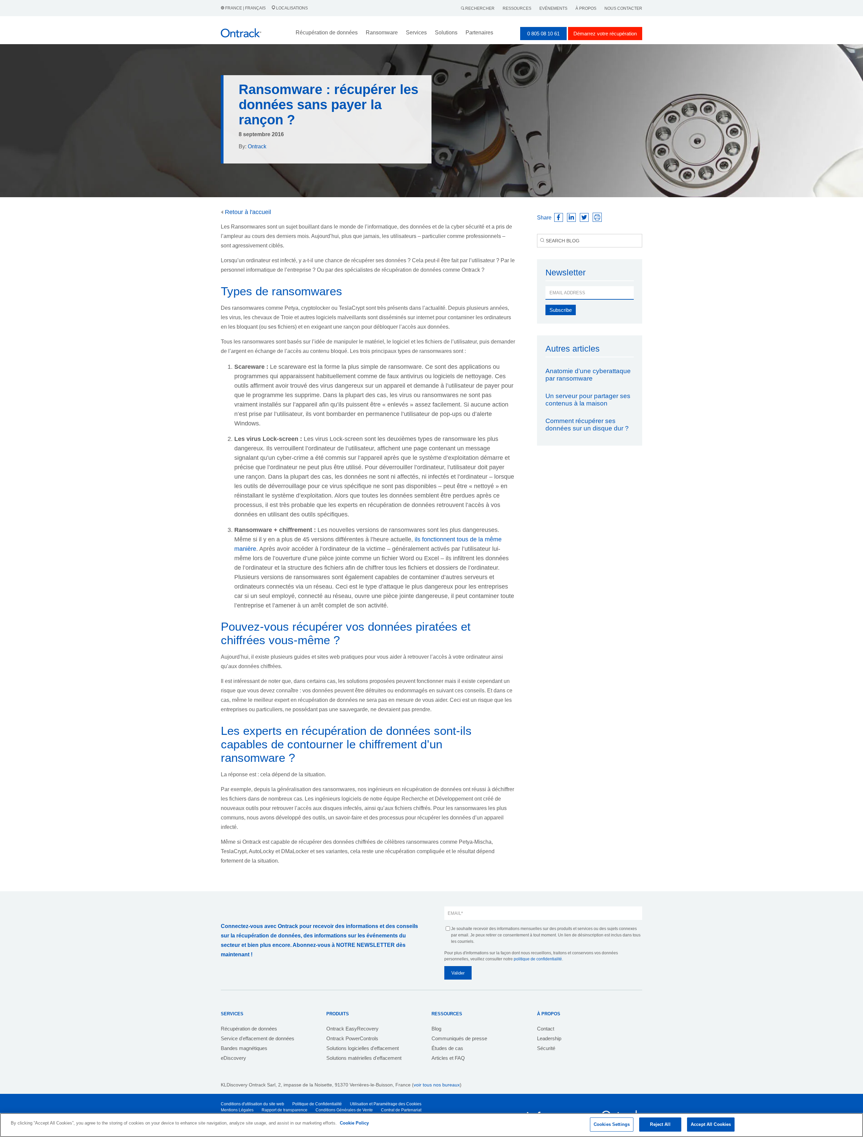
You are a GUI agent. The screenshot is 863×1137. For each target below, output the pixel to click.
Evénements (553, 8)
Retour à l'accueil (247, 212)
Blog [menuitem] (436, 1028)
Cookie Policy (354, 1123)
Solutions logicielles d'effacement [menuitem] (362, 1048)
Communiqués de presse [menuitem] (459, 1038)
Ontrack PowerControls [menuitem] (352, 1038)
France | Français (245, 8)
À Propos (585, 8)
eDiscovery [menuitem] (233, 1058)
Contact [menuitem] (545, 1028)
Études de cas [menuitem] (447, 1048)
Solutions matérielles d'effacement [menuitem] (363, 1058)
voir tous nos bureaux (437, 1084)
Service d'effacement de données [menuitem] (257, 1038)
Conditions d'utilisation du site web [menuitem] (252, 1104)
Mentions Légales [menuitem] (237, 1110)
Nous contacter (623, 8)
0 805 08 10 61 (543, 33)
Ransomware (382, 32)
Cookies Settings (612, 1124)
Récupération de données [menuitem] (249, 1028)
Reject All (660, 1124)
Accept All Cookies (711, 1124)
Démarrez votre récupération (605, 33)
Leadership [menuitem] (549, 1038)
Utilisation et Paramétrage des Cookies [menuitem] (385, 1104)
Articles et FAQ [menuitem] (448, 1058)
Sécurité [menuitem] (546, 1048)
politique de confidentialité (538, 959)
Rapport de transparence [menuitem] (284, 1110)
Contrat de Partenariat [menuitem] (401, 1110)
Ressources (517, 8)
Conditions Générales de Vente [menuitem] (344, 1110)
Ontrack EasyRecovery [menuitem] (352, 1028)
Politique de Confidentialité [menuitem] (317, 1104)
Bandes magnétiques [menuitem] (244, 1048)
